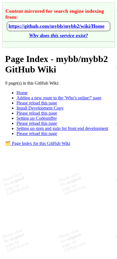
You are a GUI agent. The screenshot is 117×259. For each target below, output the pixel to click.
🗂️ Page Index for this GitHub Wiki (37, 143)
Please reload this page (36, 102)
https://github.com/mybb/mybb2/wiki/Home (57, 26)
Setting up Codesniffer (36, 118)
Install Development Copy (40, 108)
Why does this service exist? (58, 35)
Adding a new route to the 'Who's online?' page (58, 97)
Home (22, 92)
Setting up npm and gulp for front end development (62, 128)
